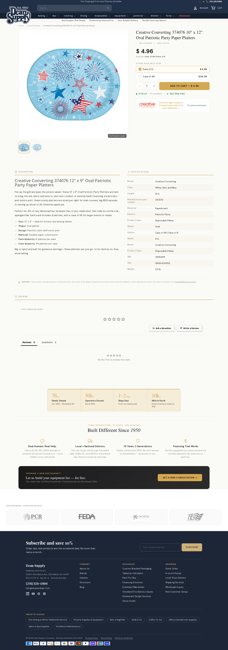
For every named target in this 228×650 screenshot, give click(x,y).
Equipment (120, 15)
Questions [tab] (47, 342)
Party (169, 15)
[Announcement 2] (200, 1)
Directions (85, 582)
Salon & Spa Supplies (39, 626)
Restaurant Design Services (137, 596)
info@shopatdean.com (38, 588)
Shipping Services (174, 582)
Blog (82, 587)
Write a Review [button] (191, 328)
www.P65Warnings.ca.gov (185, 282)
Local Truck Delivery (175, 577)
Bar (55, 15)
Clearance (184, 15)
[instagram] (44, 593)
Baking (42, 15)
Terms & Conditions (124, 638)
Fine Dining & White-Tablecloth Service (48, 619)
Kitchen (155, 15)
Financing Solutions (133, 582)
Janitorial (138, 15)
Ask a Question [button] (163, 328)
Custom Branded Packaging (137, 568)
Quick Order (171, 568)
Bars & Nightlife (117, 619)
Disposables (101, 15)
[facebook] (38, 593)
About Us (84, 568)
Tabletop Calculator (133, 573)
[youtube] (33, 593)
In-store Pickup (173, 573)
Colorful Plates (33, 26)
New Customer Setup (176, 591)
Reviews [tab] (26, 342)
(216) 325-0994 (37, 584)
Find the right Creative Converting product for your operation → (171, 105)
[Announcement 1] (198, 1)
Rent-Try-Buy (129, 577)
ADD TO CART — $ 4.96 (184, 86)
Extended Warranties (133, 587)
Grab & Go (137, 619)
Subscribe (192, 547)
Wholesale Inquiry (174, 587)
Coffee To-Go (155, 619)
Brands (83, 573)
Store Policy (106, 638)
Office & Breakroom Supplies (183, 619)
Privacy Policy (91, 638)
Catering (68, 15)
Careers (84, 577)
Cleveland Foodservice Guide (138, 591)
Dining (84, 15)
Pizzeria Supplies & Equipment (88, 619)
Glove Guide (129, 600)
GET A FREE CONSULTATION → (180, 477)
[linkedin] (27, 593)
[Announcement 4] (203, 1)
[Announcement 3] (201, 1)
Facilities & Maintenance (68, 626)
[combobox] (74, 8)
